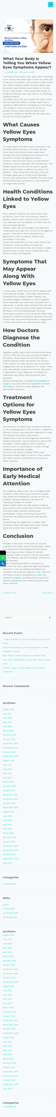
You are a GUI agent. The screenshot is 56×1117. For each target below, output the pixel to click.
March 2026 (8, 731)
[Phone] (3, 563)
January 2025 (9, 790)
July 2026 (7, 713)
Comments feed (10, 913)
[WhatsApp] (3, 558)
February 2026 (9, 735)
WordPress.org (10, 917)
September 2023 (10, 859)
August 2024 (8, 812)
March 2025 (8, 782)
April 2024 (7, 829)
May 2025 (7, 773)
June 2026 (7, 718)
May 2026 (7, 722)
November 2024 (10, 799)
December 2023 (10, 846)
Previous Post (9, 593)
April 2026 (7, 726)
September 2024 (11, 807)
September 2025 (11, 756)
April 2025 (7, 778)
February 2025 (9, 786)
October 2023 (9, 854)
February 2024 (9, 837)
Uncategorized (11, 72)
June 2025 (7, 769)
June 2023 (7, 863)
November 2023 (10, 850)
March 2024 (8, 833)
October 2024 (9, 803)
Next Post (49, 593)
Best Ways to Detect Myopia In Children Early (24, 655)
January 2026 (9, 739)
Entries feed (8, 909)
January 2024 (9, 841)
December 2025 (10, 743)
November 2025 (10, 748)
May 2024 (7, 824)
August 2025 (8, 760)
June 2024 (7, 820)
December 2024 (10, 795)
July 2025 (7, 765)
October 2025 (9, 752)
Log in (5, 904)
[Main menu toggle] (50, 4)
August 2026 (8, 709)
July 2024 (7, 816)
